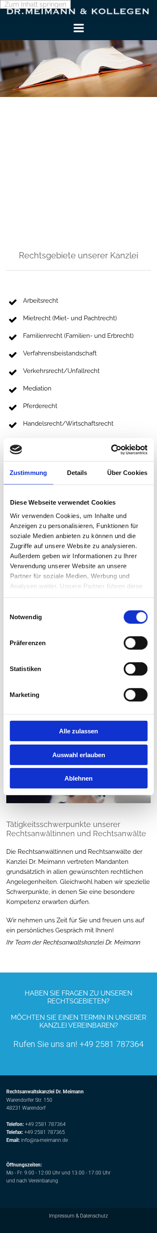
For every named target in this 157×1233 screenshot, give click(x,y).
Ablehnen (78, 778)
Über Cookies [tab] (127, 472)
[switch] (135, 643)
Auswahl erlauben (78, 754)
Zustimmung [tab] (28, 472)
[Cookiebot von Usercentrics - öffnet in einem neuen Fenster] (111, 449)
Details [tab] (77, 472)
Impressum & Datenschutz (78, 1216)
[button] (78, 28)
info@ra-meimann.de (44, 1140)
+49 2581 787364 (45, 1124)
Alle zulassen (78, 731)
